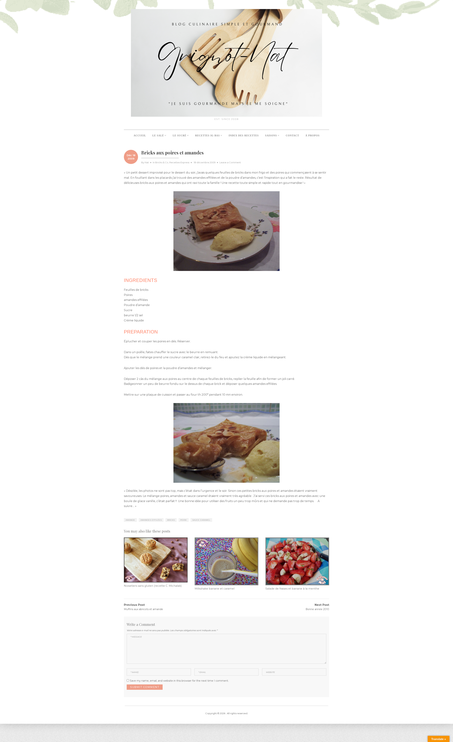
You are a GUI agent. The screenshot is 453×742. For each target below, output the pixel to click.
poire (183, 520)
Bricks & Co (161, 162)
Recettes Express (179, 162)
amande (130, 520)
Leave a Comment (230, 162)
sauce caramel (201, 520)
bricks (171, 520)
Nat (147, 162)
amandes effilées (151, 520)
